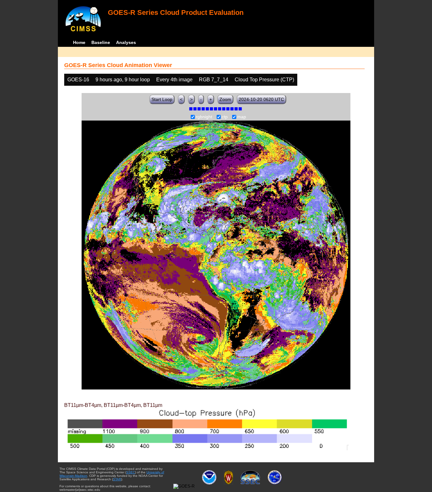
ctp (225, 117)
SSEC (130, 472)
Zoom (225, 99)
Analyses (126, 42)
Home (79, 42)
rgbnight (204, 117)
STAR (117, 479)
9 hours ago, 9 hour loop (123, 79)
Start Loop (161, 99)
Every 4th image (174, 79)
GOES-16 (78, 79)
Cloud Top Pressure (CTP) (264, 79)
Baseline (100, 42)
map (241, 117)
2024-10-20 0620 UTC (261, 99)
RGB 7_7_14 (213, 79)
